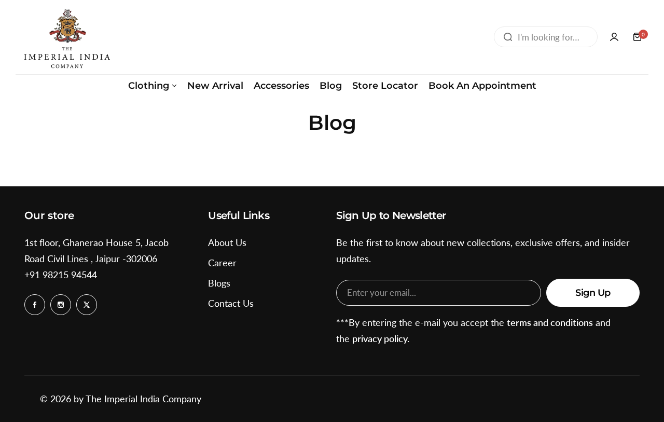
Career (222, 262)
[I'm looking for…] (507, 36)
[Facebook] (34, 304)
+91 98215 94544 (60, 274)
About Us (227, 242)
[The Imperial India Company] (66, 37)
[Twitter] (86, 304)
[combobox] (546, 36)
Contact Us (231, 303)
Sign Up (593, 292)
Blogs (219, 283)
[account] (614, 36)
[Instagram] (60, 304)
